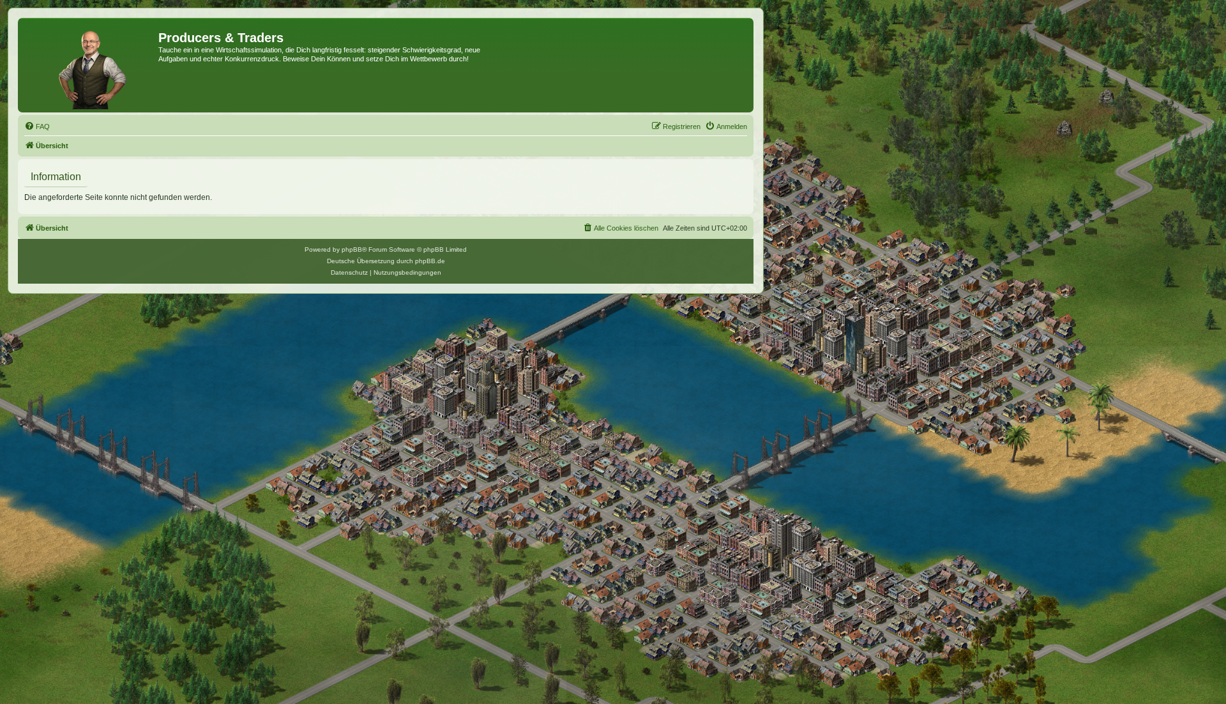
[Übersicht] (89, 65)
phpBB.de (430, 260)
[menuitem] (37, 126)
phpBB (352, 249)
